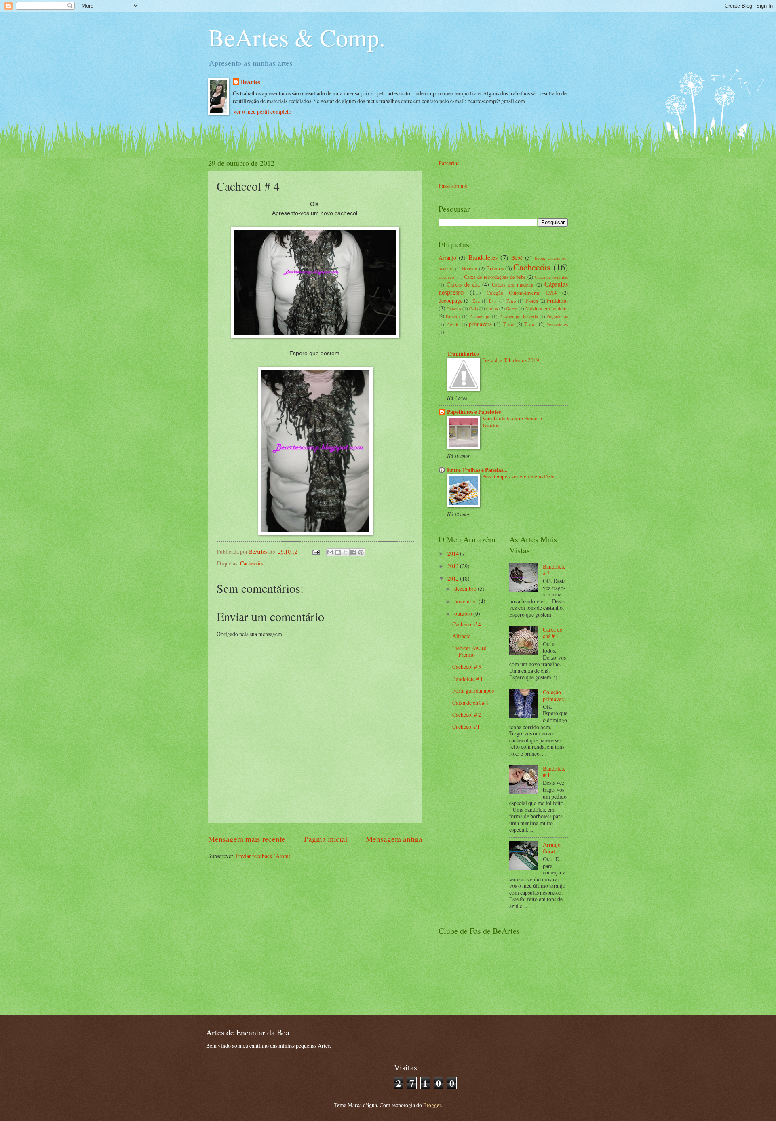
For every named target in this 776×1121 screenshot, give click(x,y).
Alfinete (461, 636)
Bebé (517, 257)
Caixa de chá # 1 (470, 702)
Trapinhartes (463, 354)
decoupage (450, 300)
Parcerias (449, 163)
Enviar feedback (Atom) (263, 856)
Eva (476, 301)
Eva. (493, 301)
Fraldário (557, 300)
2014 (453, 553)
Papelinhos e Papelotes (474, 412)
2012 (453, 578)
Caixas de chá (463, 284)
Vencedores (557, 324)
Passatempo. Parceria (518, 316)
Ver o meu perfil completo (262, 111)
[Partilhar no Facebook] (353, 552)
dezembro (466, 588)
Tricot (509, 324)
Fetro (511, 301)
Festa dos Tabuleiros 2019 (510, 360)
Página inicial (325, 839)
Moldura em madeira (546, 308)
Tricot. (530, 324)
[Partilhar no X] (346, 552)
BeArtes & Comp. (296, 37)
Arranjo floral (552, 848)
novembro (466, 601)
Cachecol (447, 277)
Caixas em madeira (513, 284)
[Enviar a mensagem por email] (330, 552)
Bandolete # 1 (467, 679)
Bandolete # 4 (554, 772)
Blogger (432, 1105)
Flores (531, 300)
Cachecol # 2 (466, 715)
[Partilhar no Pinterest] (361, 552)
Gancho (454, 309)
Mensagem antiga (394, 839)
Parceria (453, 316)
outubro (463, 613)
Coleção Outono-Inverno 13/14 (522, 292)
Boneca (469, 268)
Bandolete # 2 (554, 570)
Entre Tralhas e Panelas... (477, 470)
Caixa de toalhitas (551, 277)
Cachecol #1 (466, 726)
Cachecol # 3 (466, 666)
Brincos (495, 268)
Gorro (511, 309)
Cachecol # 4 (466, 624)
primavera (480, 324)
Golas (492, 308)
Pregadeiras (557, 316)
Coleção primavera (554, 695)
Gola (473, 309)
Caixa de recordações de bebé (495, 277)
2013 (453, 566)
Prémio (453, 324)
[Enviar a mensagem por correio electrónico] (315, 551)
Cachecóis (251, 563)
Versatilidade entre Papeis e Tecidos (512, 422)
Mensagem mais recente (246, 839)
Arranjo (447, 257)
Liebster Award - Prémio (471, 651)
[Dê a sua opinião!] (338, 552)
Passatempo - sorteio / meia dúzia (518, 476)
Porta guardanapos (473, 690)
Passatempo (480, 316)
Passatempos (453, 186)
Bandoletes (483, 257)
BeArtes (250, 82)
